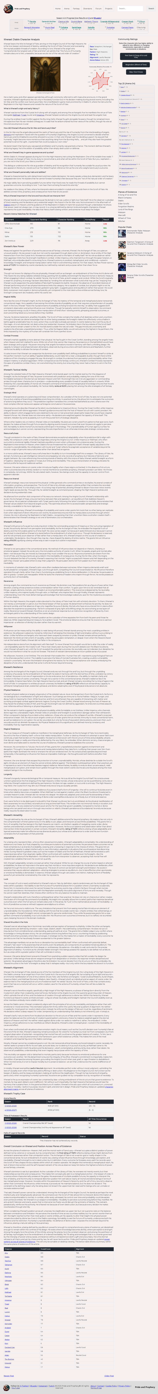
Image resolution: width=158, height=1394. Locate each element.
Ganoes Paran (127, 27)
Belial (7, 1284)
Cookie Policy (111, 1386)
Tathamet (8, 1265)
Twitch (52, 1386)
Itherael (7, 1320)
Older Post (109, 1376)
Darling (123, 184)
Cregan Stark (127, 22)
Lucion (7, 1312)
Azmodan (8, 1324)
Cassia (7, 1336)
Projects (108, 9)
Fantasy (76, 9)
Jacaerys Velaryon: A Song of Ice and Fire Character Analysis (140, 254)
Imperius (40, 115)
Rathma (8, 1273)
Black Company (125, 198)
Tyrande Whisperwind (109, 22)
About (93, 1386)
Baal (6, 1308)
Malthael (16, 115)
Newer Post (9, 1376)
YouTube (16, 1388)
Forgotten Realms (126, 207)
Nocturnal (125, 172)
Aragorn (123, 115)
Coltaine (64, 27)
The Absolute (125, 144)
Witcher (121, 221)
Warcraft (122, 215)
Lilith (6, 1288)
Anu (6, 1253)
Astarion (124, 148)
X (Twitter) (24, 1386)
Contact (100, 1386)
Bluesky (97, 18)
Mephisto (8, 1277)
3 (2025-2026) (11, 1106)
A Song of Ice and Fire (127, 195)
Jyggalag (111, 27)
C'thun (142, 22)
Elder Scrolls (123, 204)
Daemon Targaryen (128, 176)
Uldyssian (8, 1281)
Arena (66, 9)
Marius (7, 1367)
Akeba (7, 1340)
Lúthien (123, 152)
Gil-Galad (124, 123)
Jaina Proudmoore (127, 168)
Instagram (43, 1386)
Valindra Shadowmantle (128, 107)
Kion (6, 1343)
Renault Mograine (32, 27)
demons (7, 135)
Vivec (122, 119)
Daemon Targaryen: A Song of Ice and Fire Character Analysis (140, 243)
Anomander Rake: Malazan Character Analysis (138, 232)
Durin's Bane (76, 22)
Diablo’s (7, 205)
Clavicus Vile (63, 22)
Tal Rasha (8, 1296)
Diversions (87, 9)
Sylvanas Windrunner (128, 156)
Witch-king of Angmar (129, 164)
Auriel (7, 1269)
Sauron (123, 127)
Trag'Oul (8, 1261)
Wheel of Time (124, 218)
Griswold (8, 1363)
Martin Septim (125, 103)
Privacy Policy (124, 1386)
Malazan (121, 212)
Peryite (33, 22)
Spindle (91, 27)
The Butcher (9, 1359)
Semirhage (76, 27)
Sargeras (124, 136)
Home (58, 9)
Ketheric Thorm (91, 22)
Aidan (7, 1355)
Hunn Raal (49, 27)
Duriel (7, 1332)
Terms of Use (96, 1388)
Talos (122, 87)
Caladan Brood (125, 95)
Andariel (8, 1328)
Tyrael (23, 115)
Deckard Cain (10, 1347)
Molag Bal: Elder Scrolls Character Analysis (137, 265)
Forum (98, 9)
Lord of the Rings (125, 209)
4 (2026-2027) (11, 1110)
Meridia (123, 111)
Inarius (7, 1316)
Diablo (7, 1257)
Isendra (7, 1351)
